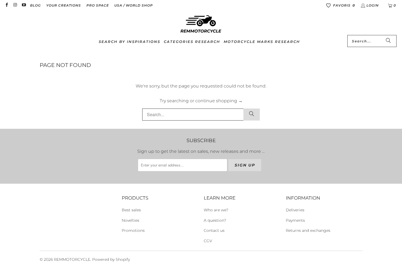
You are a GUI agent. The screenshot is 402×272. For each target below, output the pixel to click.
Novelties (130, 220)
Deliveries (295, 209)
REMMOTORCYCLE (72, 259)
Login (372, 5)
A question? (215, 220)
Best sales (131, 209)
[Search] (388, 41)
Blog (35, 5)
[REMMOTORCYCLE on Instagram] (15, 5)
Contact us (214, 230)
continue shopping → (219, 100)
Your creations (63, 5)
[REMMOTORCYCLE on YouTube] (23, 5)
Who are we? (216, 209)
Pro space (97, 5)
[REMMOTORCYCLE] (201, 24)
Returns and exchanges (308, 230)
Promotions (133, 230)
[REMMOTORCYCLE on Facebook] (6, 5)
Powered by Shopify (111, 259)
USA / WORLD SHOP (133, 5)
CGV (208, 240)
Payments (295, 220)
